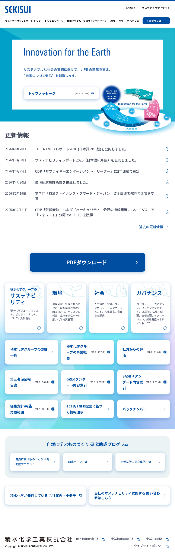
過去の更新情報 (151, 226)
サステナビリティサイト (156, 7)
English (130, 7)
